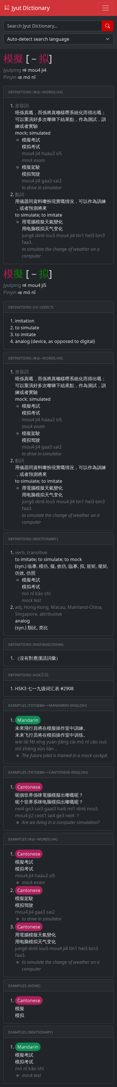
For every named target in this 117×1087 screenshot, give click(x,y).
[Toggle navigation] (106, 8)
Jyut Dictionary (30, 8)
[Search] (108, 25)
